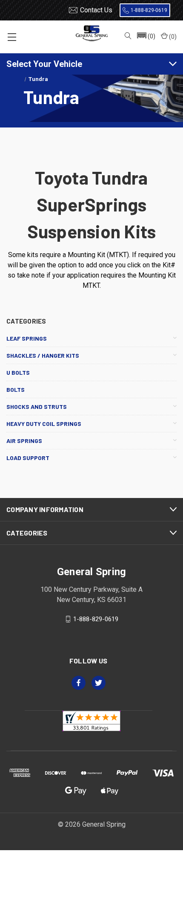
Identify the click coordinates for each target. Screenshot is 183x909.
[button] (145, 36)
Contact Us (96, 10)
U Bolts (18, 372)
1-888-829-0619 (149, 10)
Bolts (15, 389)
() (172, 36)
